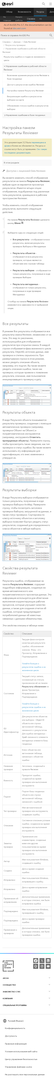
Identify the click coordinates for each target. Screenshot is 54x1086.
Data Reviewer (30, 42)
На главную (7, 19)
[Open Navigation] (50, 4)
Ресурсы (40, 12)
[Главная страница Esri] (8, 4)
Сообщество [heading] (9, 985)
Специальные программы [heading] (15, 1005)
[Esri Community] (35, 966)
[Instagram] (41, 966)
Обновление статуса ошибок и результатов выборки (27, 107)
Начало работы (19, 19)
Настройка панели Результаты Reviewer (25, 91)
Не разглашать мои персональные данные (25, 1074)
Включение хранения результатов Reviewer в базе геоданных (28, 77)
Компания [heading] (8, 998)
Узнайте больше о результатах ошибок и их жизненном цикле (34, 667)
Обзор (9, 12)
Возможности (24, 12)
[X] (41, 960)
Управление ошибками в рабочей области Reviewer (23, 50)
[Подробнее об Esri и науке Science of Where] (8, 966)
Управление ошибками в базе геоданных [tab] (25, 115)
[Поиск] (43, 4)
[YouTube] (48, 966)
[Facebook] (35, 960)
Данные (17, 42)
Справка (31, 19)
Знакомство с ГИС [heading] (11, 992)
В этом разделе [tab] (11, 162)
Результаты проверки (15, 45)
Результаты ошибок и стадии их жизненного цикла (24, 59)
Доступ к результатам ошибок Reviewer (25, 85)
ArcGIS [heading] (6, 978)
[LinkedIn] (48, 960)
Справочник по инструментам (46, 19)
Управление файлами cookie (18, 1067)
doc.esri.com (19, 28)
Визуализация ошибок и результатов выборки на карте (24, 98)
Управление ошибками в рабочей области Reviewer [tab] (25, 68)
